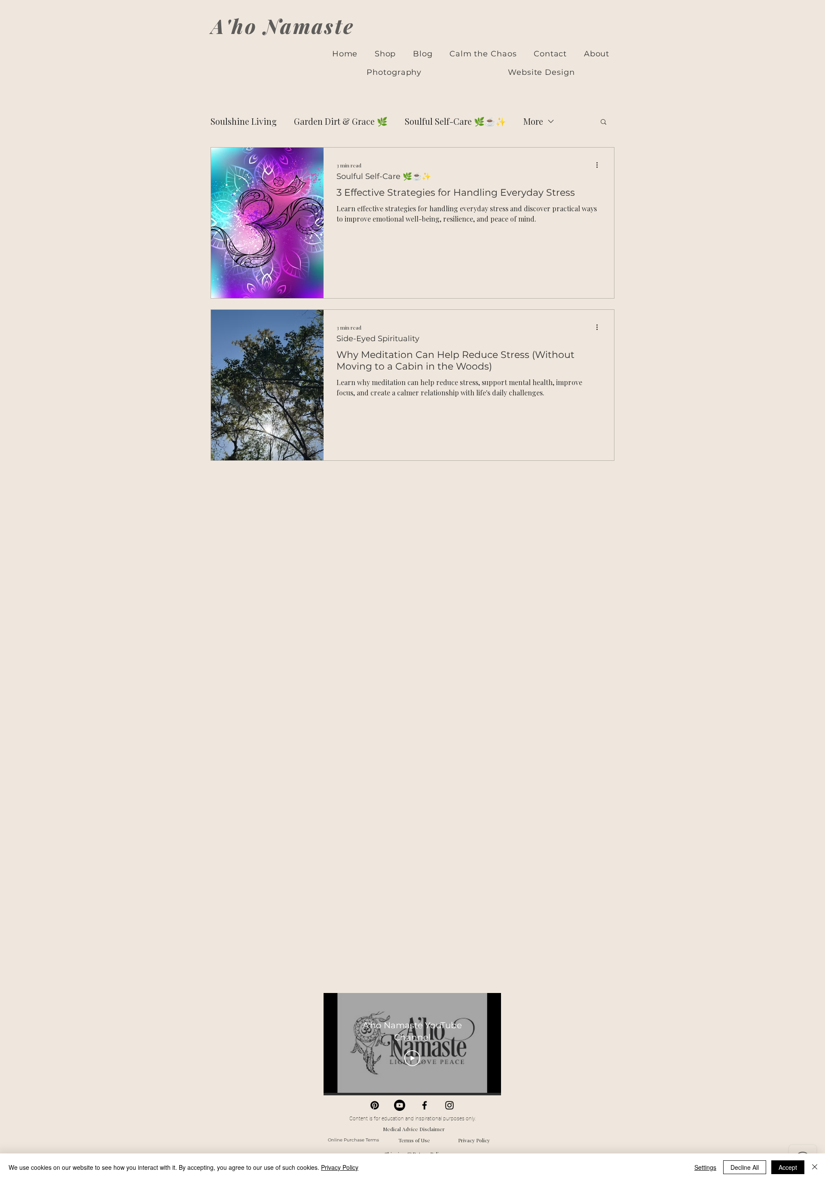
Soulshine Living (244, 121)
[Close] (815, 1167)
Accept (788, 1167)
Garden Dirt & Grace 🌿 (341, 121)
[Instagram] (449, 1105)
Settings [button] (705, 1167)
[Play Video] (412, 1058)
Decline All (744, 1167)
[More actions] (600, 165)
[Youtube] (399, 1105)
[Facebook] (424, 1105)
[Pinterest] (374, 1105)
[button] (603, 122)
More (533, 121)
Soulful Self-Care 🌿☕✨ (455, 121)
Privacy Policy (474, 1140)
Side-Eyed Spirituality (377, 339)
